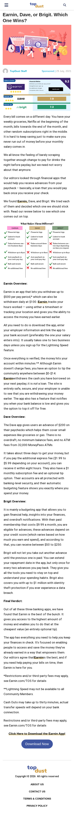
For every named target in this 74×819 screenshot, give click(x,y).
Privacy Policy (37, 805)
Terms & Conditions (37, 798)
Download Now (37, 744)
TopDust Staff (18, 71)
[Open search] (64, 5)
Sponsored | (49, 71)
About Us (37, 784)
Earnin (8, 378)
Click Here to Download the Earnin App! (37, 733)
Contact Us (37, 791)
